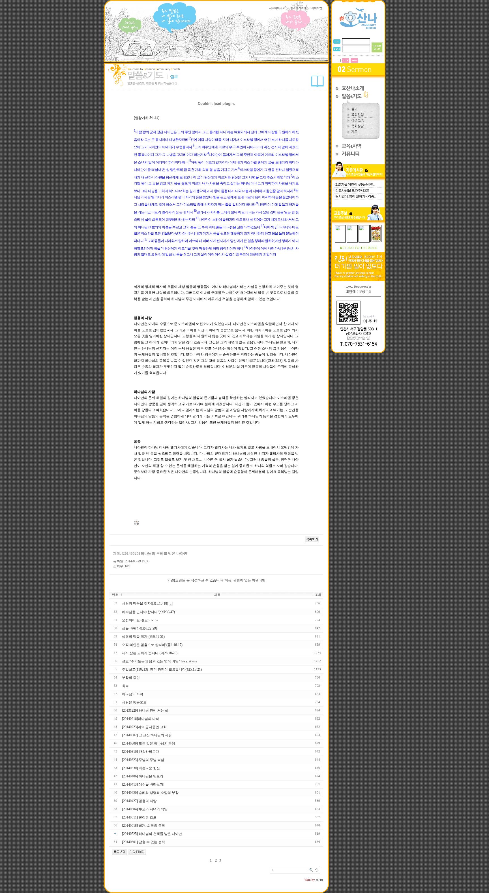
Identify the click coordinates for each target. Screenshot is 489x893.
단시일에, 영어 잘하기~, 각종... (355, 196)
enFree (319, 879)
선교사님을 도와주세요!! (352, 190)
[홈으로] (358, 29)
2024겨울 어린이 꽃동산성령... (355, 184)
